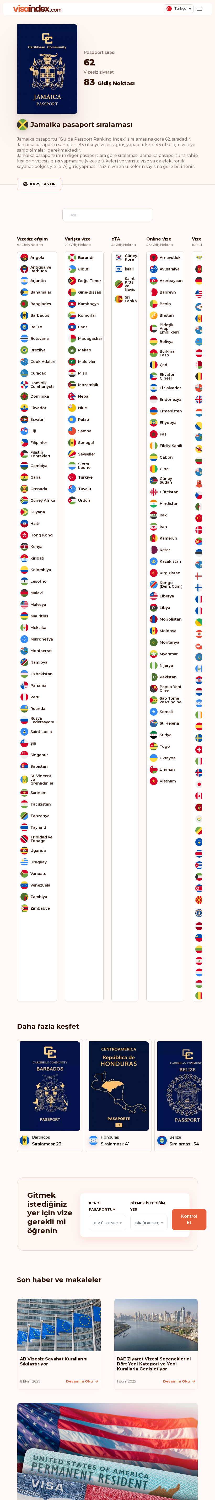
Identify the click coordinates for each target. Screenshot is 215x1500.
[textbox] (107, 1223)
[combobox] (107, 1222)
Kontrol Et (189, 1219)
